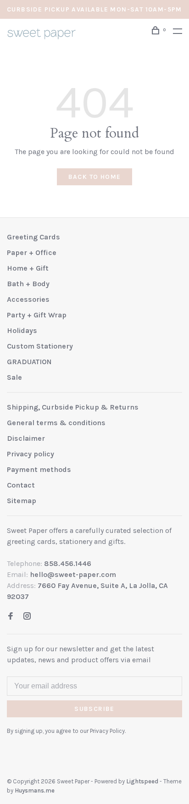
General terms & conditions (56, 422)
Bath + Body (28, 283)
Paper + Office (31, 252)
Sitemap (21, 500)
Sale (14, 377)
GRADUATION (29, 361)
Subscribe (94, 709)
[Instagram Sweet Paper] (27, 616)
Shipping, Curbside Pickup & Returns (73, 407)
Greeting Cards (33, 237)
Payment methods (39, 469)
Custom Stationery (40, 346)
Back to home (94, 177)
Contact (21, 485)
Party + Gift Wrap (37, 315)
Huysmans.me (35, 790)
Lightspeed (142, 781)
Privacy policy (30, 453)
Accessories (28, 299)
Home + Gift (28, 268)
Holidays (22, 330)
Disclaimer (26, 438)
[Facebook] (10, 616)
